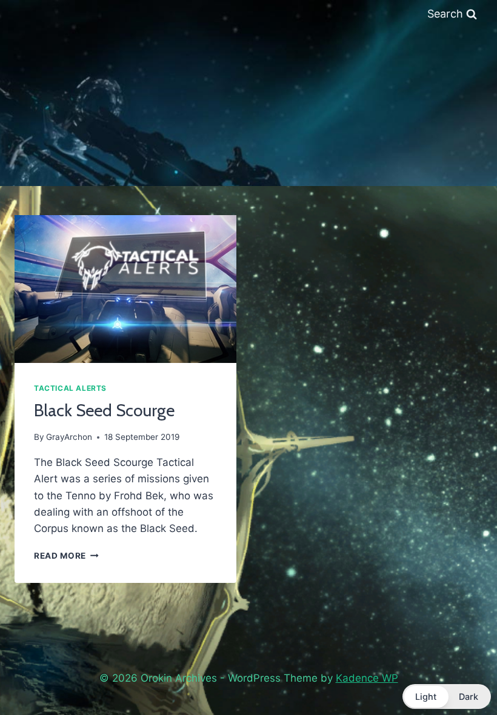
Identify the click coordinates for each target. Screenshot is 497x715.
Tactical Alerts (70, 388)
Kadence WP (367, 678)
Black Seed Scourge (104, 410)
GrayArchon (69, 437)
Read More (66, 555)
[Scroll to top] (459, 674)
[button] (446, 696)
